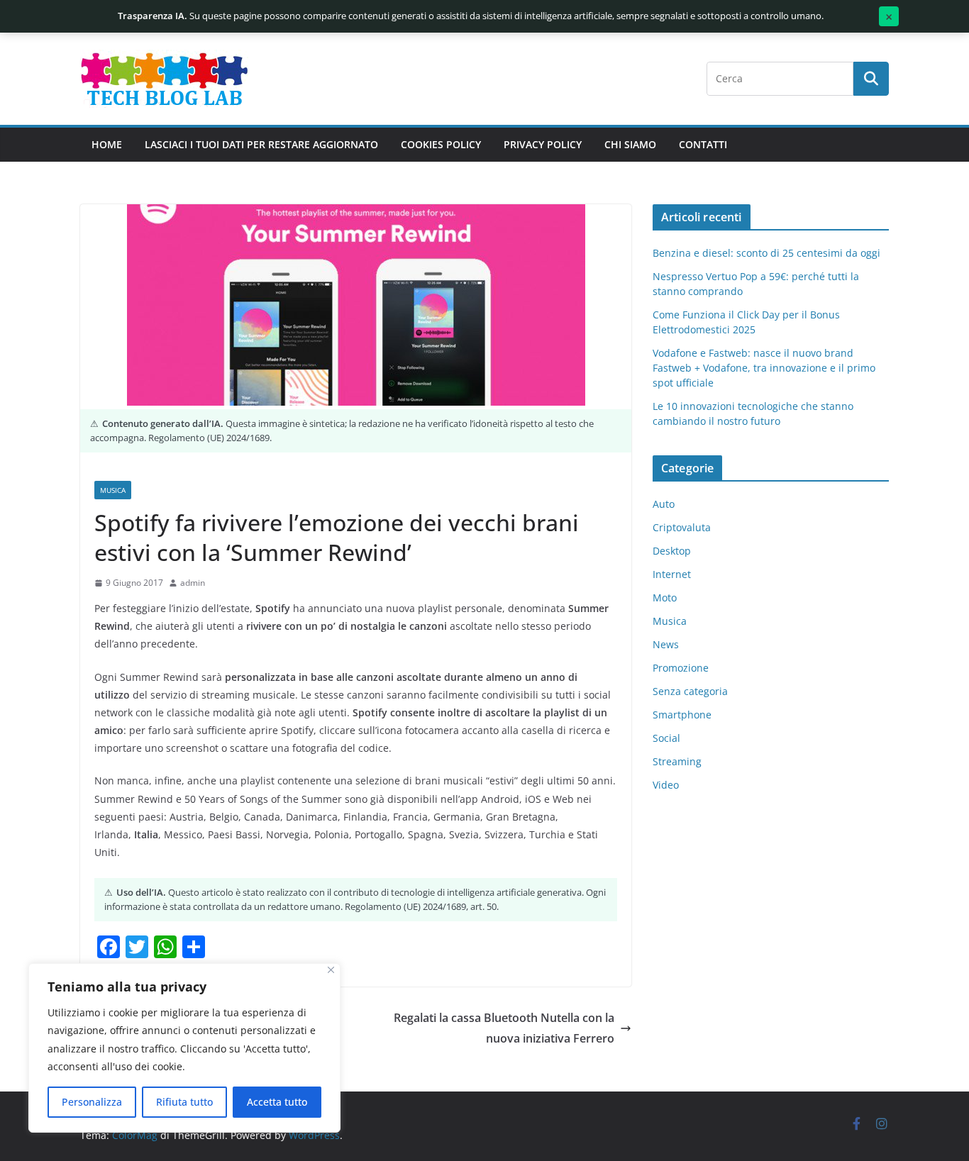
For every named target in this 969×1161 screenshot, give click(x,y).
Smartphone (682, 714)
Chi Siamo (630, 144)
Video (666, 784)
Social (666, 738)
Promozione (681, 667)
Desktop (672, 550)
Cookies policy (441, 144)
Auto (664, 504)
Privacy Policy (543, 144)
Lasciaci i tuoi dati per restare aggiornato (261, 144)
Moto (665, 597)
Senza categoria (690, 691)
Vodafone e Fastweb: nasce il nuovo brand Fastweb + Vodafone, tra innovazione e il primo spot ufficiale (764, 367)
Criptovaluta (682, 527)
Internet (672, 574)
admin (192, 583)
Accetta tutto (277, 1102)
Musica (113, 490)
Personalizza (92, 1102)
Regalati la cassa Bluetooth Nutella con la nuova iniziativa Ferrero (504, 1028)
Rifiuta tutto (184, 1102)
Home (107, 144)
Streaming (677, 761)
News (666, 644)
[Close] (331, 970)
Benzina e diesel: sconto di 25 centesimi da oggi (766, 253)
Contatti (703, 144)
